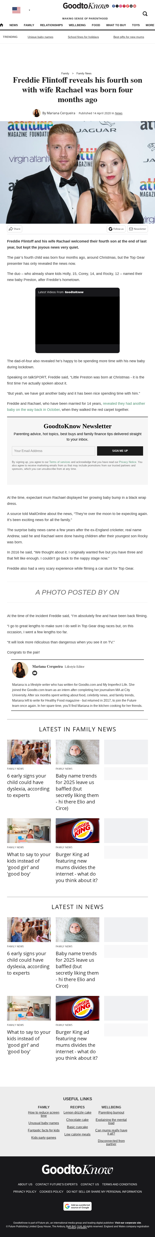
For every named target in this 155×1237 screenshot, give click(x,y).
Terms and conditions (119, 1184)
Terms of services (60, 462)
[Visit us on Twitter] (117, 6)
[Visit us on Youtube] (134, 6)
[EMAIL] (35, 673)
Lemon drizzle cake (77, 1112)
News (13, 25)
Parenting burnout (111, 1112)
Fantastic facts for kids (44, 1130)
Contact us (90, 1184)
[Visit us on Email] (131, 6)
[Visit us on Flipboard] (127, 6)
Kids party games (43, 1137)
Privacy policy (24, 1191)
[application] (77, 320)
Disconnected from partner (111, 1142)
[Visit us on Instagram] (120, 6)
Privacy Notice (127, 462)
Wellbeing (77, 25)
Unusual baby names (43, 1123)
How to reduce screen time (43, 1114)
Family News (84, 73)
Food (96, 25)
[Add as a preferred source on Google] (77, 1206)
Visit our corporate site (128, 1222)
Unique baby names (40, 36)
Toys (136, 25)
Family (29, 25)
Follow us (118, 229)
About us (25, 1184)
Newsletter (140, 229)
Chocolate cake (77, 1120)
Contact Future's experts (57, 1184)
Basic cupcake (77, 1127)
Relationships (51, 25)
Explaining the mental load (111, 1121)
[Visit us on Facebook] (113, 6)
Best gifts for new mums (128, 36)
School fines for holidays (83, 36)
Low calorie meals (77, 1134)
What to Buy (116, 25)
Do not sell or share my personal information (104, 1191)
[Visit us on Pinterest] (124, 6)
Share (17, 229)
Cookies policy (51, 1191)
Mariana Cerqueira (61, 113)
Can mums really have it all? (111, 1132)
